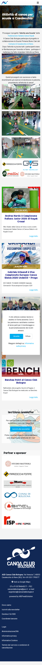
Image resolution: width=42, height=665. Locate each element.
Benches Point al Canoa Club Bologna (21, 381)
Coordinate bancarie (9, 619)
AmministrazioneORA (10, 631)
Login (4, 627)
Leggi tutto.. (33, 236)
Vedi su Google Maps (21, 582)
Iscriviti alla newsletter (21, 429)
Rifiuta (27, 336)
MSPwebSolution (26, 596)
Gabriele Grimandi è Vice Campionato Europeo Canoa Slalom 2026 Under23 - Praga (21, 275)
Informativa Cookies (10, 640)
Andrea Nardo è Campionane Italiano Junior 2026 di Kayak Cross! (21, 218)
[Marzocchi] (18, 474)
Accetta (16, 336)
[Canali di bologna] (18, 495)
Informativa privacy (9, 636)
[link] (21, 36)
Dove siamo (6, 605)
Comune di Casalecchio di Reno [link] (21, 44)
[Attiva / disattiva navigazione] (38, 2)
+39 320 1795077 (32, 577)
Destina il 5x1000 (9, 614)
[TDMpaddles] (18, 484)
